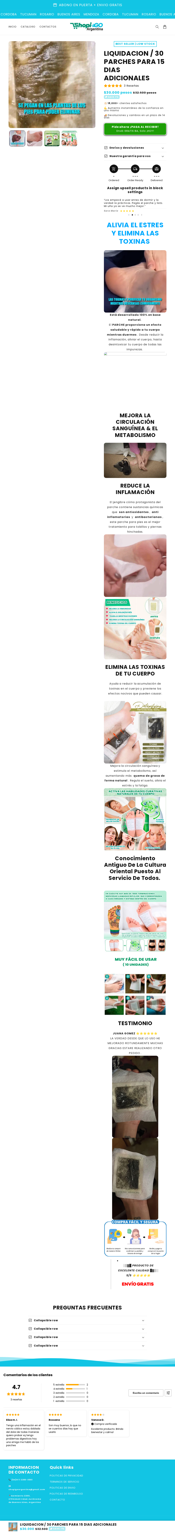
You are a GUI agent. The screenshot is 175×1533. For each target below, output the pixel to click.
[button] (157, 27)
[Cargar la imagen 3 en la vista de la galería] (52, 138)
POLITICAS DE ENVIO (63, 1487)
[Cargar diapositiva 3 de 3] (138, 214)
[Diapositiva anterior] (129, 215)
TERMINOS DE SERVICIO (64, 1481)
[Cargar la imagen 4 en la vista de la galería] (69, 138)
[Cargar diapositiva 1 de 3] (132, 214)
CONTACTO (57, 1499)
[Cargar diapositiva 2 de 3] (135, 214)
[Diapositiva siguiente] (141, 215)
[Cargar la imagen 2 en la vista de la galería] (35, 138)
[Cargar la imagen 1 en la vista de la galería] (17, 138)
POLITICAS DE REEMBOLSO (66, 1493)
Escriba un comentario (146, 1393)
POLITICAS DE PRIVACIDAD (66, 1475)
